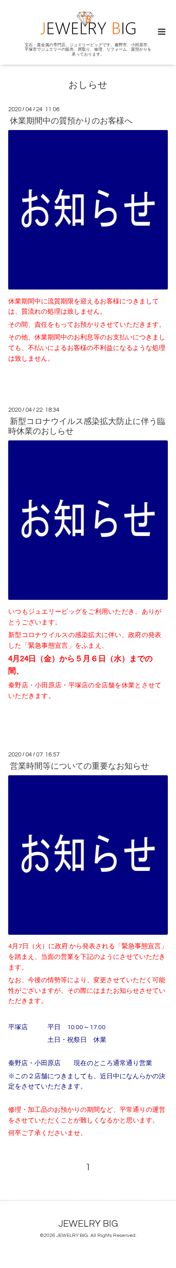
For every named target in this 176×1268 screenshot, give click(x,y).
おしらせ (88, 85)
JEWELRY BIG (88, 1224)
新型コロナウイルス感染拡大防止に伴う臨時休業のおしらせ (86, 426)
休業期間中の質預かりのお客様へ (71, 121)
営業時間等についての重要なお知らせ (79, 766)
